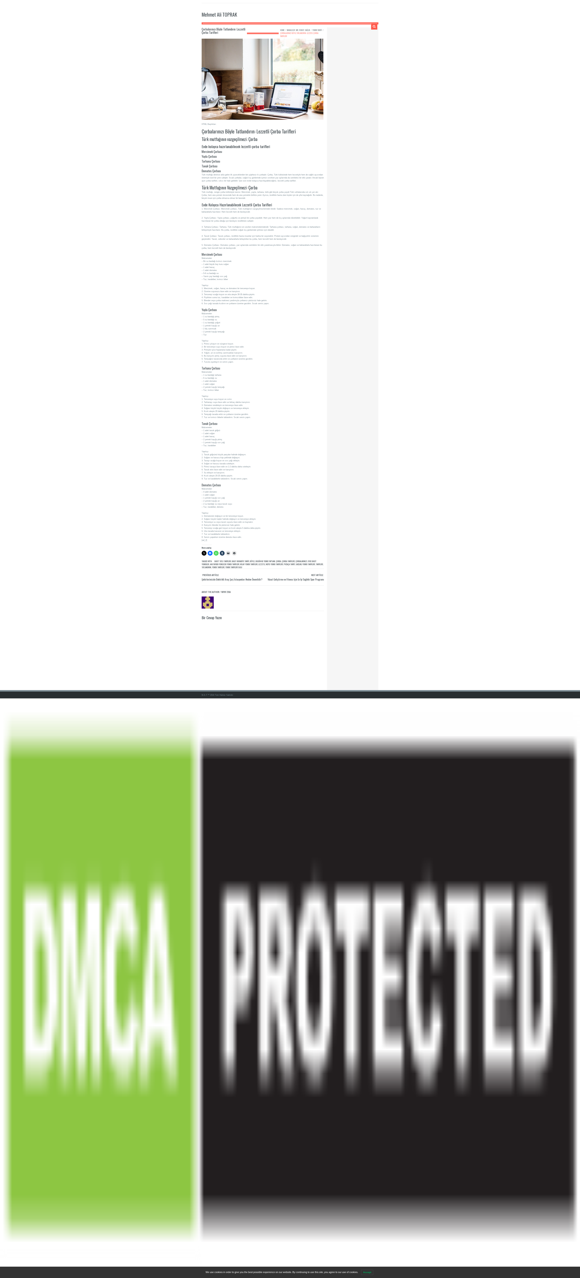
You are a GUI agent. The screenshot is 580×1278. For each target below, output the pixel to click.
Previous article (210, 575)
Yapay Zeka (226, 591)
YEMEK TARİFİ (317, 30)
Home (282, 30)
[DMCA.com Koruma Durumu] (290, 988)
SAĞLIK (307, 30)
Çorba (278, 561)
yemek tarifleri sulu (233, 567)
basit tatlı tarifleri (222, 561)
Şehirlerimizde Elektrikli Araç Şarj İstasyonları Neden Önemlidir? (232, 579)
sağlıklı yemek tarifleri (305, 564)
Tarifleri (319, 564)
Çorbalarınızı (301, 561)
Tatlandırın (206, 567)
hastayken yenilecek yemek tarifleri (224, 564)
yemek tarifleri (218, 567)
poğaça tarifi (289, 564)
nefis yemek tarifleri (274, 564)
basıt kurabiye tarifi (240, 561)
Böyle (252, 561)
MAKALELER (291, 30)
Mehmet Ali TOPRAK (219, 14)
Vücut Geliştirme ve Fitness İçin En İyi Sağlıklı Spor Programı (296, 579)
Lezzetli (261, 564)
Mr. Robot (300, 30)
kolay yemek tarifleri (249, 564)
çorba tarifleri (288, 561)
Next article (317, 575)
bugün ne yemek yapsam (265, 561)
